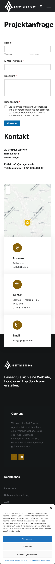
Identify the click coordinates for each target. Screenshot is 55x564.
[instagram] (21, 457)
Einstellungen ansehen (27, 554)
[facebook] (14, 457)
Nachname (34, 54)
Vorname (8, 54)
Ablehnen (27, 546)
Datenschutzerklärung (30, 560)
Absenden (12, 123)
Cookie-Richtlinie (12, 560)
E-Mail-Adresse (14, 61)
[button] (50, 507)
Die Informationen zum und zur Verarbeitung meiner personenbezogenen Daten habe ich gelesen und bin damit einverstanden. (29, 111)
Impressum (45, 560)
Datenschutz (40, 106)
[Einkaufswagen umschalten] (40, 6)
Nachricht (10, 76)
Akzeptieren (27, 539)
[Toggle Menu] (48, 6)
